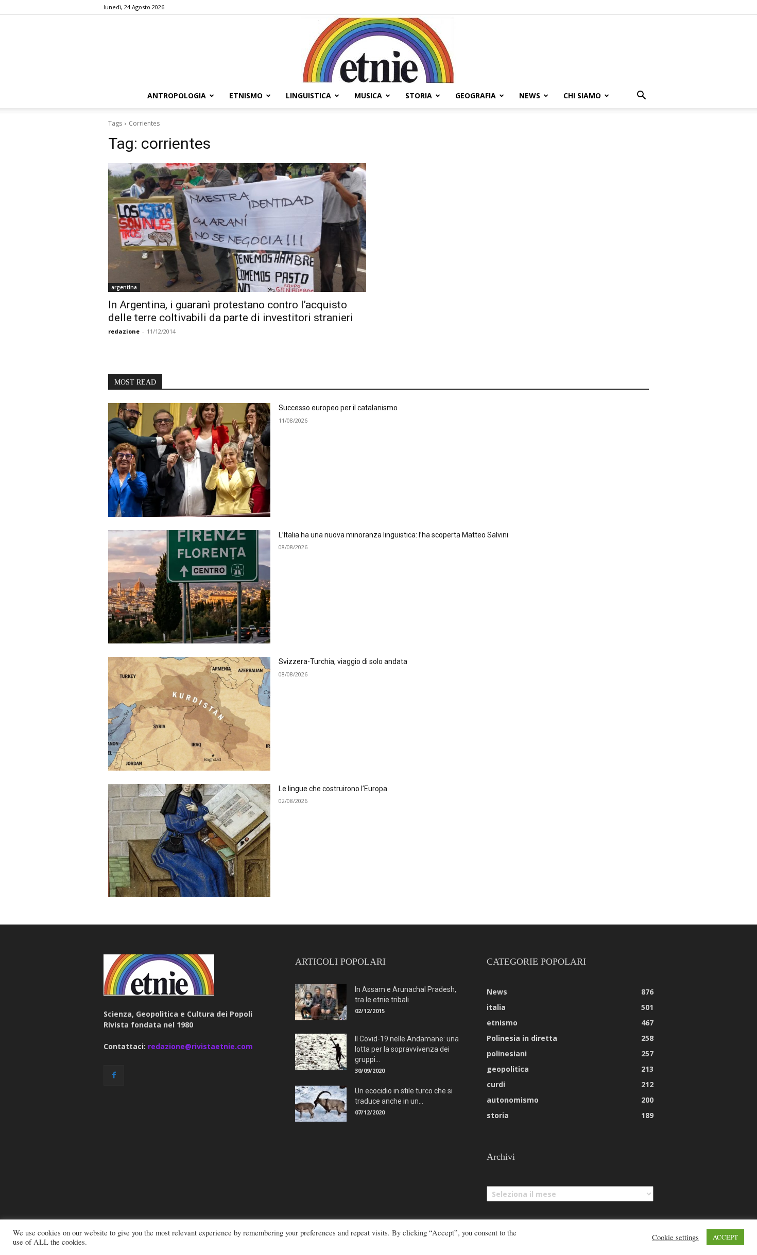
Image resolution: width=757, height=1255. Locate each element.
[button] (641, 96)
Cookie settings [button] (675, 1237)
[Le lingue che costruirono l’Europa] (189, 841)
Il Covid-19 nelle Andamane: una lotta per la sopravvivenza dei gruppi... (407, 1049)
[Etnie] (378, 49)
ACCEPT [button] (725, 1237)
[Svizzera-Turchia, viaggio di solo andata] (189, 714)
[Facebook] (114, 1075)
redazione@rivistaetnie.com (200, 1046)
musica (368, 95)
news (529, 95)
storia (418, 95)
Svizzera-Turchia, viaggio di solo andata (343, 661)
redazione (124, 331)
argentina (124, 287)
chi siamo (582, 95)
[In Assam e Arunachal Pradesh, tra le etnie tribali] (321, 1002)
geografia (475, 95)
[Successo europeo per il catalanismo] (189, 460)
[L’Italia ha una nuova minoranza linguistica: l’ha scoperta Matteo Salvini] (189, 587)
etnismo (246, 95)
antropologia (176, 95)
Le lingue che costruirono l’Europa (333, 789)
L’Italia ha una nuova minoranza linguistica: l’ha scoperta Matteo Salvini (393, 535)
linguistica (308, 95)
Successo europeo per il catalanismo (338, 408)
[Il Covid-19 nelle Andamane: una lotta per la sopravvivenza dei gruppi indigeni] (321, 1052)
